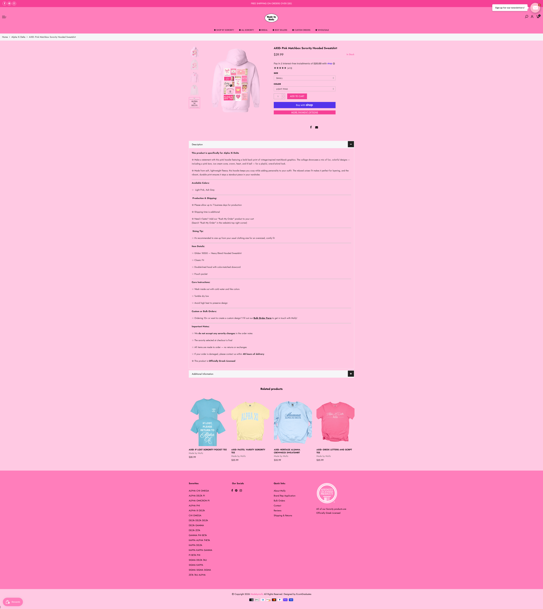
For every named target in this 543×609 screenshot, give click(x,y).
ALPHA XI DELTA (197, 510)
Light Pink (282, 89)
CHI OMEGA (195, 515)
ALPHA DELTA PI (197, 495)
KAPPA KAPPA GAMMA (200, 550)
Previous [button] (208, 80)
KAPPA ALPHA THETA (199, 540)
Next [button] (262, 80)
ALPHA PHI (194, 505)
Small (279, 78)
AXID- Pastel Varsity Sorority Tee (248, 451)
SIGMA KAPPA (196, 565)
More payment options (304, 112)
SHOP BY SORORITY (225, 30)
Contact (277, 505)
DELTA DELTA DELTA (198, 520)
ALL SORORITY (247, 30)
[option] (235, 80)
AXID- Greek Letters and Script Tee (334, 451)
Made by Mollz (196, 453)
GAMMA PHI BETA (198, 535)
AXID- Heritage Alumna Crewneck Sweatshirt (287, 451)
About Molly (279, 490)
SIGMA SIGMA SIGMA (200, 570)
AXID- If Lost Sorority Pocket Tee (208, 449)
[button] (535, 8)
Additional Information (202, 374)
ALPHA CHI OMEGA (199, 490)
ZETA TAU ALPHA (197, 574)
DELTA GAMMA (196, 525)
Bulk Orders (279, 500)
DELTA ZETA (194, 530)
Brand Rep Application (284, 495)
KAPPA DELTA (195, 545)
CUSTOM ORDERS (302, 30)
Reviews (277, 510)
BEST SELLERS (281, 30)
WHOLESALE (323, 30)
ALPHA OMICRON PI (199, 500)
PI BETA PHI (194, 555)
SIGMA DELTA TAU (198, 560)
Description (197, 144)
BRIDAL (264, 30)
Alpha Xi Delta (18, 37)
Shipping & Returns (283, 515)
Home (5, 37)
